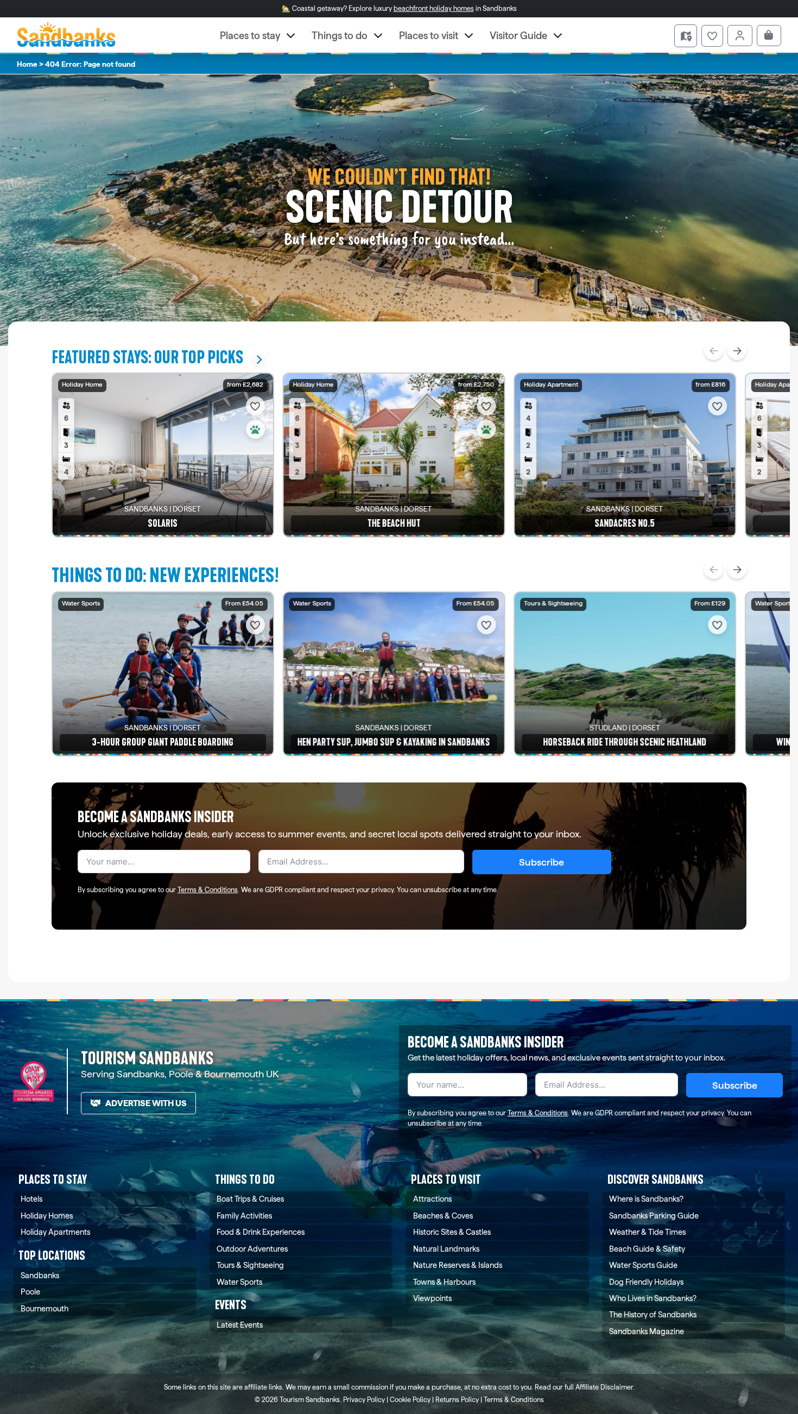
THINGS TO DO (245, 1180)
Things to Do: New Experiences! (165, 575)
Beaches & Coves (443, 1215)
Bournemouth (44, 1308)
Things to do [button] (340, 35)
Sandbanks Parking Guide (654, 1215)
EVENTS (230, 1305)
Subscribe (541, 862)
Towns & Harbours (444, 1281)
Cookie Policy (410, 1400)
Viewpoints (432, 1298)
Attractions (432, 1198)
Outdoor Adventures (252, 1248)
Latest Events (240, 1324)
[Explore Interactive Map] (685, 35)
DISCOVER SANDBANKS (655, 1180)
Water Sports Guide (643, 1265)
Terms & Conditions (208, 890)
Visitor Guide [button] (518, 35)
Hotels (31, 1198)
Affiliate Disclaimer (604, 1387)
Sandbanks (40, 1275)
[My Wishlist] (712, 36)
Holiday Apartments (55, 1231)
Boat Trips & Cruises (250, 1198)
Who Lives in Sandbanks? (652, 1298)
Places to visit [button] (428, 35)
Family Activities (244, 1215)
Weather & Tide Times (647, 1231)
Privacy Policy (364, 1400)
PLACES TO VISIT (446, 1180)
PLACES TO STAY (52, 1180)
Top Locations (51, 1256)
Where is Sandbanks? (646, 1198)
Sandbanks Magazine (646, 1331)
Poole (30, 1291)
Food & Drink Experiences (261, 1231)
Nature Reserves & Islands (457, 1265)
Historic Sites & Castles (452, 1231)
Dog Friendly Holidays (646, 1281)
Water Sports (239, 1281)
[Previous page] (713, 350)
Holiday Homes (47, 1215)
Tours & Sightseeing (250, 1265)
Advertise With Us (146, 1103)
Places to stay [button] (250, 35)
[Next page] (736, 350)
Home (27, 64)
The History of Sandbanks (652, 1314)
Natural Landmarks (446, 1248)
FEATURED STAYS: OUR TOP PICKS (147, 357)
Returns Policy (457, 1400)
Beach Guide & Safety (647, 1248)
